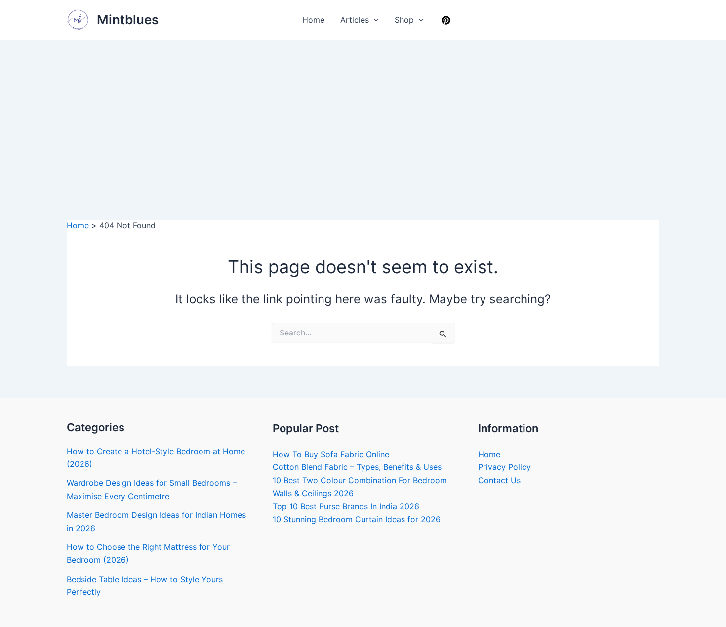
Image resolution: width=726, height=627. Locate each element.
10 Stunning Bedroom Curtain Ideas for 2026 (357, 519)
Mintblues (128, 19)
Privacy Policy (504, 467)
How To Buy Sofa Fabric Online (331, 454)
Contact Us (499, 480)
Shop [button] (404, 20)
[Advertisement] (363, 114)
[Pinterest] (446, 20)
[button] (374, 20)
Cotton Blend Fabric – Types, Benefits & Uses (357, 467)
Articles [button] (354, 20)
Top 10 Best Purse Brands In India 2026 (346, 506)
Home (313, 20)
